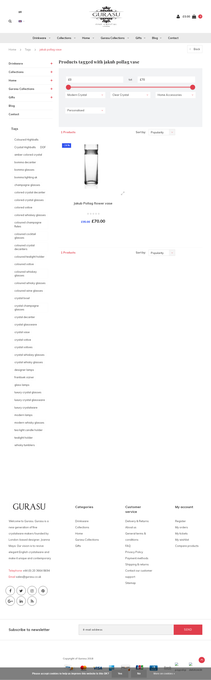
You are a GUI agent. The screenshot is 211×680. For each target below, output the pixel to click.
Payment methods (136, 558)
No (139, 673)
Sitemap (130, 583)
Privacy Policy (134, 552)
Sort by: (141, 132)
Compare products (187, 545)
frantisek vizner (24, 377)
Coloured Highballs (26, 139)
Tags (28, 49)
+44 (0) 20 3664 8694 (36, 570)
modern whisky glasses (29, 422)
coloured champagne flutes (27, 224)
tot (130, 79)
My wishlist (182, 539)
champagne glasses (27, 185)
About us (130, 527)
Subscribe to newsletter (29, 629)
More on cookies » (164, 673)
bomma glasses (24, 169)
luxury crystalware (26, 407)
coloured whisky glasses (30, 283)
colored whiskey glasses (30, 215)
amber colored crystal (28, 154)
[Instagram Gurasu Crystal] (32, 590)
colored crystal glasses (29, 200)
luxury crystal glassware (29, 400)
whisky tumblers (24, 445)
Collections (64, 38)
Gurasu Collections (113, 38)
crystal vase (22, 332)
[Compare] (20, 12)
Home (86, 38)
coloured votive (24, 264)
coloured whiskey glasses (25, 273)
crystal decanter (24, 317)
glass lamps (21, 384)
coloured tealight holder (29, 256)
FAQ (128, 545)
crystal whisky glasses (28, 362)
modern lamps (23, 415)
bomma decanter (25, 162)
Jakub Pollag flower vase (93, 203)
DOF (43, 147)
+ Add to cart (90, 232)
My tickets (181, 533)
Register (180, 521)
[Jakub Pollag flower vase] (93, 164)
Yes (120, 673)
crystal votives (23, 347)
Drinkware (40, 38)
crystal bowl (22, 298)
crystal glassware (25, 324)
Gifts (139, 38)
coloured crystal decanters (24, 247)
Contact (173, 38)
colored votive (23, 207)
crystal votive (22, 339)
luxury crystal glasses (27, 392)
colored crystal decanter (29, 192)
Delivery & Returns (137, 521)
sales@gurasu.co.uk (28, 576)
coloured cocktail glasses (25, 236)
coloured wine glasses (28, 290)
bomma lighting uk (25, 177)
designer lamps (24, 369)
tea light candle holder (28, 430)
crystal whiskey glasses (29, 354)
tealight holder (23, 437)
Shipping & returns (137, 564)
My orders (181, 527)
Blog (155, 38)
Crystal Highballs (25, 147)
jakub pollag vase (51, 49)
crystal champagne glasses (26, 307)
